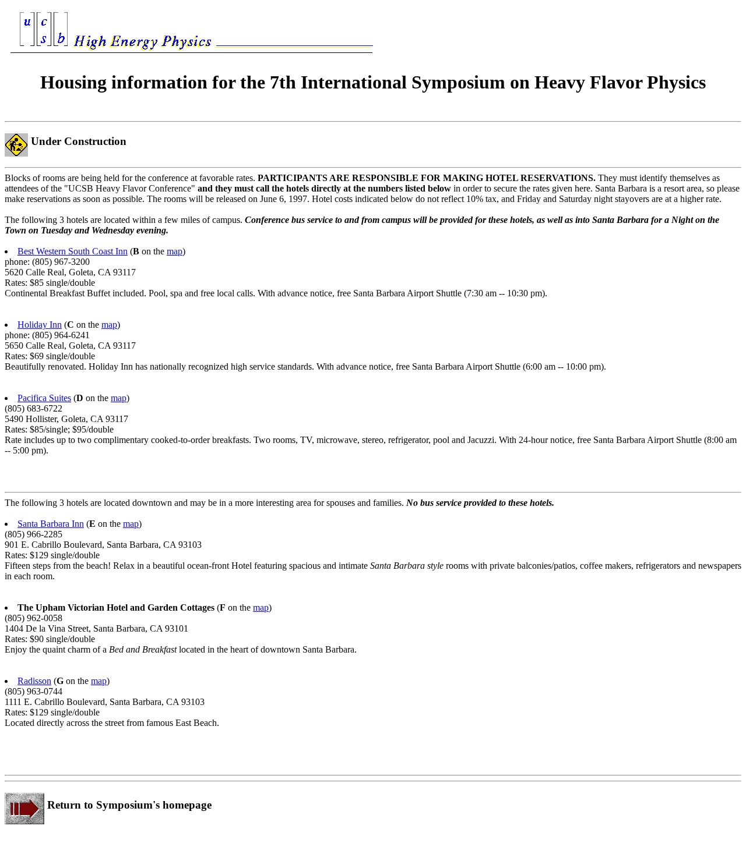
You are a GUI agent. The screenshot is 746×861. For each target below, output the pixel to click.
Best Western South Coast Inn (72, 251)
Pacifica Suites (44, 398)
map (174, 251)
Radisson (34, 681)
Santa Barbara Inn (50, 524)
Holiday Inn (39, 324)
